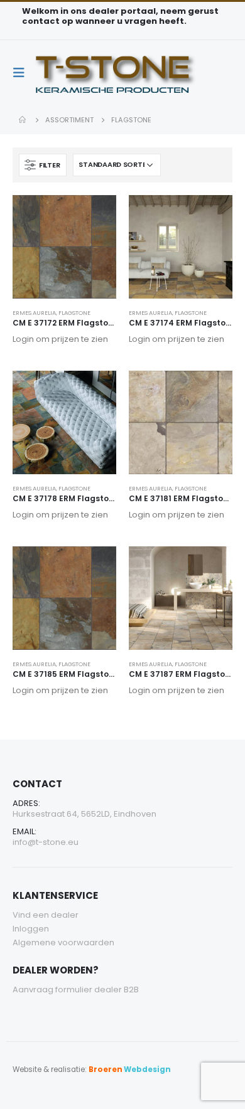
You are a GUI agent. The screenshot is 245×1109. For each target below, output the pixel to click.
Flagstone (74, 313)
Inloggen (31, 929)
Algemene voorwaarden (63, 942)
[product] (64, 247)
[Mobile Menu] (23, 72)
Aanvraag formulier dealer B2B (76, 989)
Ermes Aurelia (34, 313)
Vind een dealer (46, 915)
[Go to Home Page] (23, 120)
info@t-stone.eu (46, 842)
